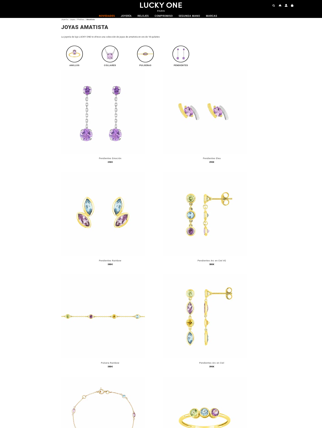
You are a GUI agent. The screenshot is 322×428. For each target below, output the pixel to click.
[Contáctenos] (280, 5)
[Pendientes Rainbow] (103, 174)
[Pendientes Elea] (205, 71)
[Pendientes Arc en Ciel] (205, 276)
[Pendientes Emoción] (103, 71)
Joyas (72, 19)
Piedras (80, 19)
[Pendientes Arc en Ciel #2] (205, 174)
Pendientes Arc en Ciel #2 (212, 260)
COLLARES (110, 65)
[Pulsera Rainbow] (103, 276)
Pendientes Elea (212, 158)
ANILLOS (74, 65)
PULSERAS (145, 65)
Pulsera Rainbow (110, 363)
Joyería (64, 19)
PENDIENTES (181, 65)
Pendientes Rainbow (110, 260)
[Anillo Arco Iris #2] (205, 378)
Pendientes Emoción (110, 158)
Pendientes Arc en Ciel (211, 363)
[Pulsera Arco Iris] (103, 378)
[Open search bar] (273, 5)
